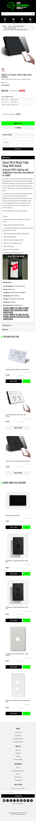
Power (9, 26)
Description (7, 158)
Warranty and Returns (18, 771)
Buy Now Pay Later (18, 742)
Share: (3, 85)
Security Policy (18, 780)
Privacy (18, 774)
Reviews (6, 330)
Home (4, 26)
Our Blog (18, 756)
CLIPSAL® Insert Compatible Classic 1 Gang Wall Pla (17, 654)
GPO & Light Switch (18, 26)
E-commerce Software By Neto (18, 814)
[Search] (32, 13)
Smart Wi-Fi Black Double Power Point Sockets (18, 461)
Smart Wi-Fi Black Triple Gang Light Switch (15, 29)
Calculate (18, 149)
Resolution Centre (18, 738)
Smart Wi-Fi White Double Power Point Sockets (16, 415)
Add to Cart (13, 381)
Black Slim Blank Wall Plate (13, 515)
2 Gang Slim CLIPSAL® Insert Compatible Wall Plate (18, 701)
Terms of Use (18, 777)
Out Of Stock (18, 428)
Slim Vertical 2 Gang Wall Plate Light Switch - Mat (17, 608)
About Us (18, 750)
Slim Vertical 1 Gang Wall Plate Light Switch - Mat (17, 561)
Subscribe (17, 796)
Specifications (7, 325)
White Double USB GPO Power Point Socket (17, 369)
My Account (18, 732)
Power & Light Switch (10, 28)
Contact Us (18, 753)
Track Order (18, 735)
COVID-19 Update (18, 759)
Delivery (18, 767)
